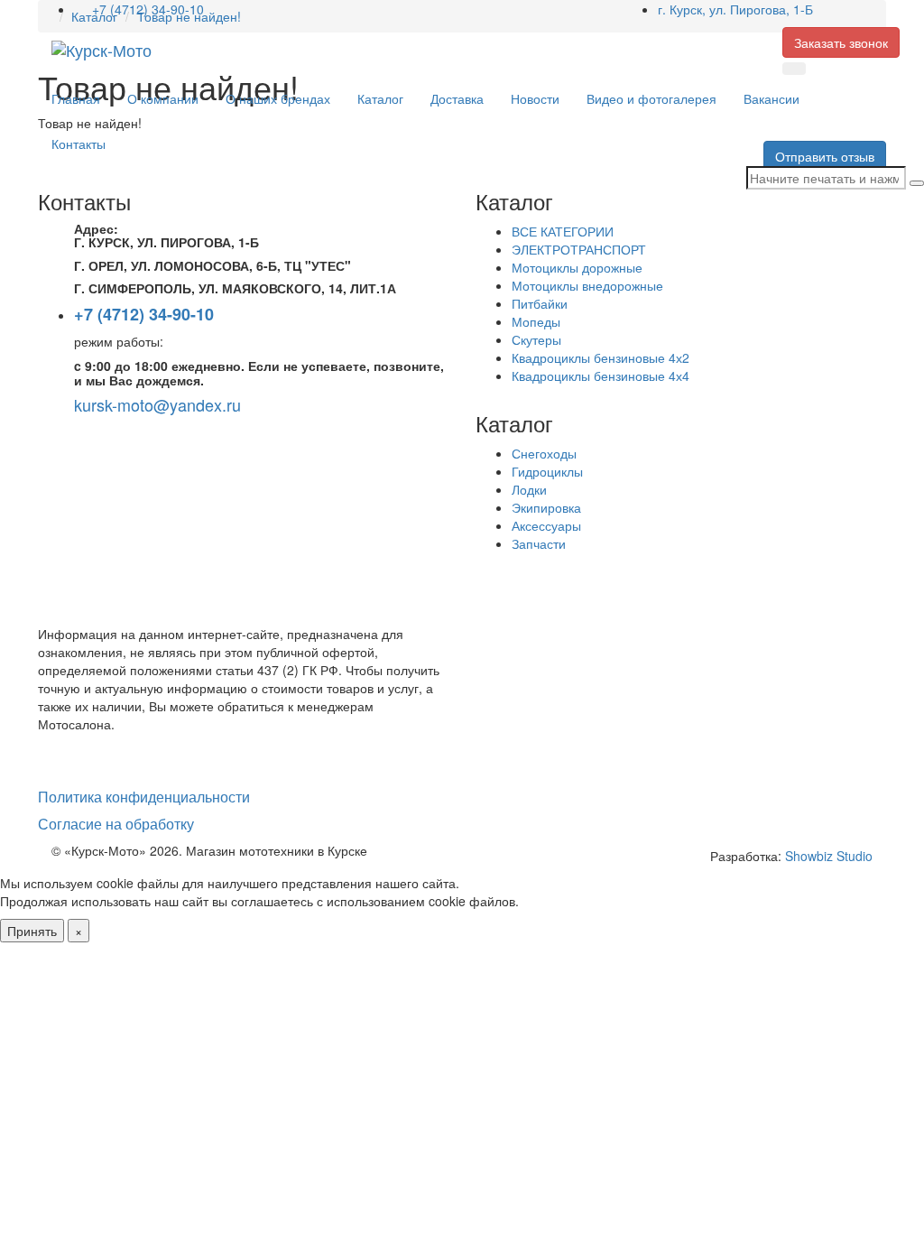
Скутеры (536, 339)
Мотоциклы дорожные (577, 267)
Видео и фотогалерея (651, 98)
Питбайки (540, 303)
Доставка (457, 98)
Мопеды (536, 321)
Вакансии (771, 98)
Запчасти (539, 543)
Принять (32, 931)
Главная (75, 98)
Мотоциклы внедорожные (587, 285)
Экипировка (546, 507)
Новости (535, 98)
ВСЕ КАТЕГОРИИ (563, 231)
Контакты (78, 143)
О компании (163, 98)
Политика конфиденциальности (144, 796)
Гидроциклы (547, 471)
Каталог (380, 98)
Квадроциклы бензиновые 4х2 (600, 357)
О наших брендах (278, 98)
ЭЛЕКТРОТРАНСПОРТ (579, 249)
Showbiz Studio (829, 856)
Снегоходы (544, 453)
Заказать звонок (841, 42)
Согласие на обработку (116, 823)
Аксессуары (546, 525)
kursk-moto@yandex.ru (157, 404)
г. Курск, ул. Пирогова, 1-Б (735, 9)
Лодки (529, 489)
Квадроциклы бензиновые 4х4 (600, 375)
